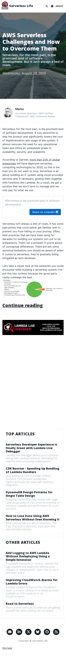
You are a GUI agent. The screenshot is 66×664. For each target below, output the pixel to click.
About (60, 6)
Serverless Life (20, 6)
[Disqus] (33, 384)
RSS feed (7, 648)
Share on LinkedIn (43, 212)
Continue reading (22, 305)
